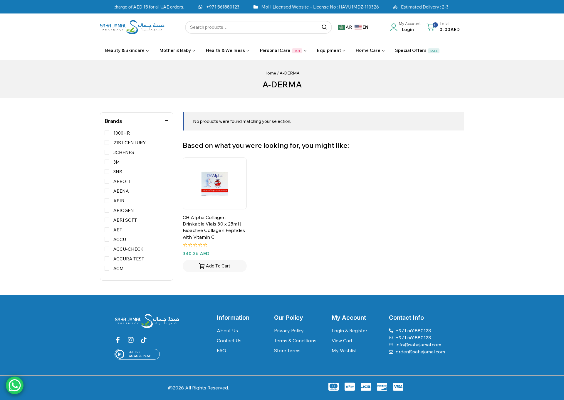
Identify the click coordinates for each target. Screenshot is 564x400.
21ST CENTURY (129, 142)
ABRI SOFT (125, 220)
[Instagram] (130, 340)
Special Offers (416, 50)
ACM (118, 268)
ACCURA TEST (128, 259)
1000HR (121, 133)
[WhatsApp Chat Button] (15, 385)
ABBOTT (122, 181)
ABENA (121, 191)
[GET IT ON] (119, 354)
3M (116, 162)
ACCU (119, 239)
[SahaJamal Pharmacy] (132, 27)
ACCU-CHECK (128, 249)
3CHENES (123, 152)
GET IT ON (134, 351)
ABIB (118, 201)
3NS (117, 171)
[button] (215, 266)
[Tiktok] (143, 340)
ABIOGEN (123, 210)
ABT (117, 230)
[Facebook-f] (118, 340)
